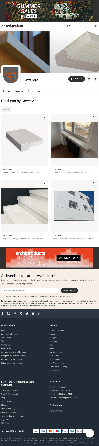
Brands (52, 334)
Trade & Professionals (9, 394)
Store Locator (6, 401)
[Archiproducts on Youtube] (33, 313)
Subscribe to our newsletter (12, 363)
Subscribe (71, 290)
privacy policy (44, 301)
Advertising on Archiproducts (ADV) (63, 398)
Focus (52, 348)
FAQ (2, 341)
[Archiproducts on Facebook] (3, 313)
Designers (53, 338)
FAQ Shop (5, 423)
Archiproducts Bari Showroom (13, 356)
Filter (5, 110)
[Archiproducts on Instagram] (9, 313)
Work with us (6, 348)
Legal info (5, 420)
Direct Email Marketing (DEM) (61, 394)
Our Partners (6, 338)
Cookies (43, 443)
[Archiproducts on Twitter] (21, 313)
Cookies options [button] (33, 443)
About (3, 330)
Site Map (94, 443)
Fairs (51, 345)
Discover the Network (9, 334)
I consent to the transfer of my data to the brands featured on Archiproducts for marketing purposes (39, 296)
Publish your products (58, 387)
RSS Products (84, 443)
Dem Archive (55, 356)
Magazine (53, 341)
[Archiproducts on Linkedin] (39, 313)
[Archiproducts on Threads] (27, 313)
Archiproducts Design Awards (12, 359)
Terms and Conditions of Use (58, 443)
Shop (3, 398)
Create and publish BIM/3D (60, 391)
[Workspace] (68, 25)
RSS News (74, 443)
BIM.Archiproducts (57, 363)
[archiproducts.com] (14, 25)
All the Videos (55, 359)
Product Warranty (8, 409)
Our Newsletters (56, 352)
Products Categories (58, 330)
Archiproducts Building (58, 367)
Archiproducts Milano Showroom (14, 352)
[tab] (9, 325)
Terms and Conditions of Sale (12, 416)
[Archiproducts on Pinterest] (15, 313)
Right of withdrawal (9, 412)
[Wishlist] (77, 25)
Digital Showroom (56, 411)
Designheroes (55, 370)
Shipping (4, 405)
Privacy (23, 443)
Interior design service (9, 391)
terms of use (29, 301)
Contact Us (5, 345)
